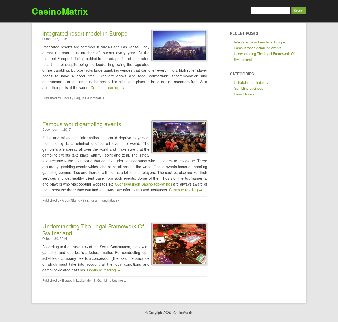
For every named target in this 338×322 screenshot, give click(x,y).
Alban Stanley (72, 200)
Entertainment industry (103, 200)
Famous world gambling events (81, 124)
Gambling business (111, 280)
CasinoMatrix (60, 11)
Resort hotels (94, 98)
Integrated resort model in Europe (85, 33)
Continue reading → (107, 87)
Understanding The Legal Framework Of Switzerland (93, 229)
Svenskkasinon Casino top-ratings (143, 184)
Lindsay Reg (71, 98)
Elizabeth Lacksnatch (77, 280)
